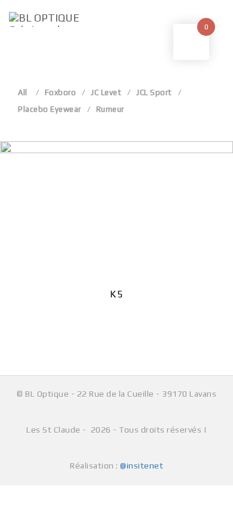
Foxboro (60, 92)
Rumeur (110, 109)
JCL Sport (154, 92)
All (22, 92)
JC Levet (106, 92)
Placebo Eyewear (49, 109)
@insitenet (141, 465)
